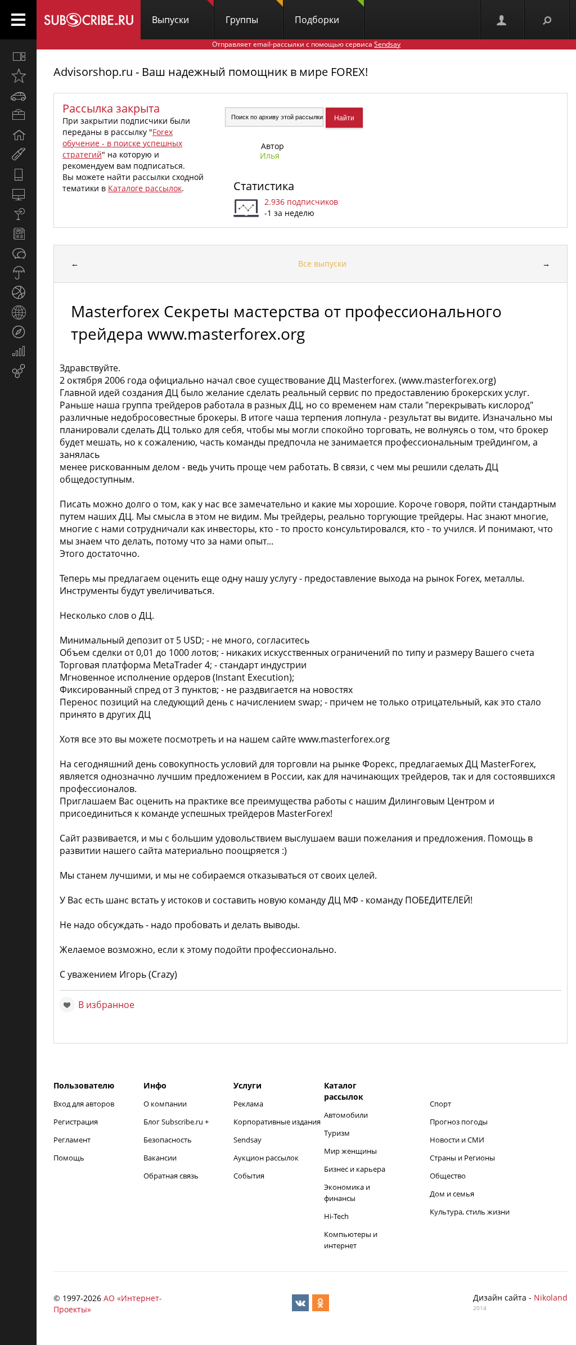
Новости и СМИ (457, 1140)
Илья (270, 155)
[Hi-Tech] (18, 174)
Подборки (317, 20)
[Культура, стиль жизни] (18, 213)
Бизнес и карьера (354, 1169)
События (248, 1176)
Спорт (440, 1104)
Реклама (248, 1104)
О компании (165, 1104)
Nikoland (551, 1297)
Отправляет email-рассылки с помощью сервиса (306, 44)
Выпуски (170, 20)
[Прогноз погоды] (18, 272)
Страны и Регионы (462, 1158)
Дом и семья (452, 1194)
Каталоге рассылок (145, 188)
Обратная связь (171, 1176)
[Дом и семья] (18, 135)
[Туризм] (18, 331)
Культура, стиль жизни (470, 1212)
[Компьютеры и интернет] (18, 194)
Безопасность (167, 1140)
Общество (448, 1176)
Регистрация (75, 1122)
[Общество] (18, 253)
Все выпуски (322, 263)
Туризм (337, 1133)
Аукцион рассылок (266, 1158)
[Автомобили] (18, 95)
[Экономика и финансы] (18, 351)
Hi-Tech (336, 1216)
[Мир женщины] (18, 154)
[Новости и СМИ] (18, 233)
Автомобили (346, 1115)
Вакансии (160, 1158)
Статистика (263, 186)
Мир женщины (350, 1151)
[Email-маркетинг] (18, 371)
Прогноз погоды (459, 1122)
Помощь (68, 1158)
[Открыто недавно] (18, 76)
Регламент (72, 1140)
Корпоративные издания (277, 1122)
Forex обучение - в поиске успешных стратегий (122, 143)
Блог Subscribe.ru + (176, 1122)
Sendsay (247, 1140)
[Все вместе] (18, 56)
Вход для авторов (83, 1104)
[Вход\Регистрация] (502, 19)
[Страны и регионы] (18, 312)
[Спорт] (18, 292)
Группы (242, 20)
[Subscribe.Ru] (89, 19)
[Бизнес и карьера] (18, 115)
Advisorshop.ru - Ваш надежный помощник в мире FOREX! (210, 71)
